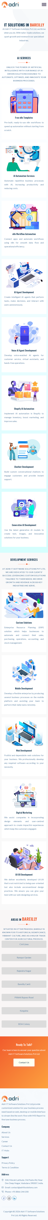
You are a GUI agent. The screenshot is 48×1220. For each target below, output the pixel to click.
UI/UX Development (24, 874)
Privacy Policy (8, 1163)
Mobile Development (24, 688)
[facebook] (4, 1198)
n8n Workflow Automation (24, 234)
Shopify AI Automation (24, 408)
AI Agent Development (24, 292)
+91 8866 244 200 (20, 1191)
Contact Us (24, 1062)
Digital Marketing (24, 812)
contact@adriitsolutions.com (24, 1187)
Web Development (24, 750)
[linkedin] (14, 1198)
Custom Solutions (24, 622)
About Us (6, 1132)
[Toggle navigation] (44, 4)
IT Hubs (5, 1150)
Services (5, 1137)
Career (5, 1141)
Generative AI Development (24, 525)
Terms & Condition (10, 1167)
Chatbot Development (24, 466)
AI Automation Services (24, 176)
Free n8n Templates (24, 117)
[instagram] (9, 1198)
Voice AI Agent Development (24, 350)
